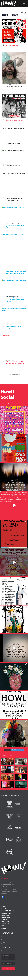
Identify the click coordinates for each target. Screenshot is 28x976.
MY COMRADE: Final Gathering (14, 120)
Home (3, 907)
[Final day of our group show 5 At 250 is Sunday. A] (14, 505)
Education (5, 917)
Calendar (5, 915)
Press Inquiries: (5, 878)
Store (3, 928)
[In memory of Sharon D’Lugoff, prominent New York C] (14, 676)
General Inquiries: (5, 876)
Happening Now (7, 911)
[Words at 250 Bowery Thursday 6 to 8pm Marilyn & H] (14, 534)
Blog (3, 926)
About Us (5, 924)
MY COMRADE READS (12, 45)
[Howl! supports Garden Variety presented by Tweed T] (14, 420)
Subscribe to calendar (13, 374)
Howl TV (4, 919)
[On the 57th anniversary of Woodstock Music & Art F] (14, 448)
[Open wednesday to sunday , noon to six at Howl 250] (14, 648)
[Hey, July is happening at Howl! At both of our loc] (14, 619)
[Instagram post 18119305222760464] (14, 562)
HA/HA (3, 909)
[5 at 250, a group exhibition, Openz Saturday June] (14, 733)
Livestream (5, 922)
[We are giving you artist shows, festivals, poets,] (14, 591)
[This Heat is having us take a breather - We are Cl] (14, 705)
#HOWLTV (10, 755)
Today (14, 370)
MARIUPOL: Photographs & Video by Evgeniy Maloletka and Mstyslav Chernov (16, 299)
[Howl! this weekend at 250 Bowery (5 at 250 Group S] (14, 477)
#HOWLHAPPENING (14, 403)
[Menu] (24, 3)
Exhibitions (6, 913)
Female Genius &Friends (13, 143)
